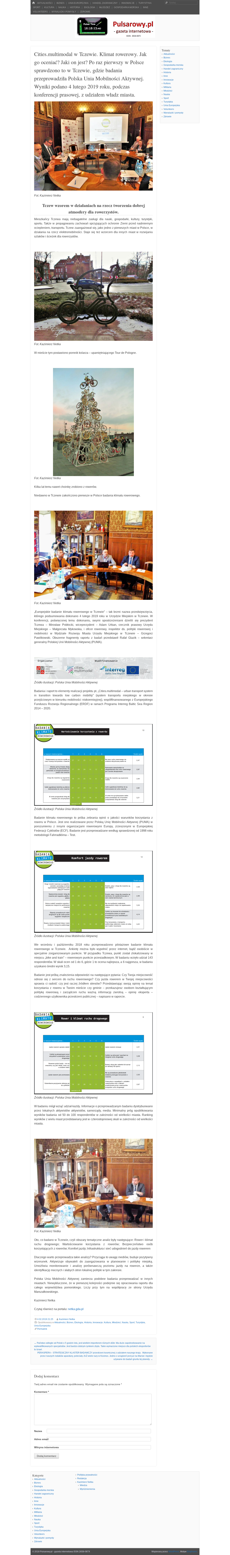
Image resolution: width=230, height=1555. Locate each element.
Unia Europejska (78, 3)
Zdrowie (85, 11)
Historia (75, 7)
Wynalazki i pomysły (64, 11)
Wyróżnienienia (87, 1489)
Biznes (60, 3)
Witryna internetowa (46, 1447)
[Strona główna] (33, 3)
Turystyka (145, 3)
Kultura (49, 7)
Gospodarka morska (126, 7)
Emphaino (192, 1551)
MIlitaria (167, 87)
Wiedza (83, 1485)
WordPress (173, 1551)
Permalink (42, 1329)
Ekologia (89, 7)
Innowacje (127, 3)
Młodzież (104, 7)
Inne (145, 7)
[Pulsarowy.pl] (115, 36)
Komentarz (41, 1391)
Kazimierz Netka (67, 1319)
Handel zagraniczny (105, 3)
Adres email (41, 1439)
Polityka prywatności (87, 1475)
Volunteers (40, 11)
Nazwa (38, 1431)
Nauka (62, 7)
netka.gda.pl (76, 1309)
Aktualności (44, 3)
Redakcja (82, 1478)
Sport (36, 7)
